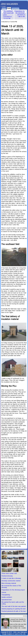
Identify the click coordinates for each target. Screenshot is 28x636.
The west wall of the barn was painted (14, 606)
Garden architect (7, 597)
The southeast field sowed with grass (8, 14)
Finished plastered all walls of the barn (14, 611)
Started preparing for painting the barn (14, 609)
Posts (9, 8)
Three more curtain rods (9, 573)
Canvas (4, 592)
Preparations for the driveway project (13, 590)
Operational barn (7, 599)
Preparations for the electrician (19, 13)
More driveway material (9, 583)
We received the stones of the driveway (11, 586)
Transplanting (6, 595)
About (4, 9)
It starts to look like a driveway (11, 578)
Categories (15, 9)
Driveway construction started (11, 581)
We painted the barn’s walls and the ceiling (13, 603)
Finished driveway (7, 576)
